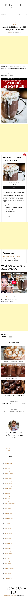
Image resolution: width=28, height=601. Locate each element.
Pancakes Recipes (9, 536)
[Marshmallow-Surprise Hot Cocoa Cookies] (13, 387)
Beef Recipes (7, 468)
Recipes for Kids (8, 543)
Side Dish (7, 556)
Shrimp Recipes (8, 553)
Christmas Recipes (9, 481)
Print (14, 187)
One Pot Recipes (8, 533)
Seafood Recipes (8, 551)
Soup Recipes (8, 563)
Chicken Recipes (8, 478)
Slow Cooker (7, 558)
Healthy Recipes (8, 513)
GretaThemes (14, 598)
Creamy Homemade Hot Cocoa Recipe (13, 361)
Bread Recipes (8, 471)
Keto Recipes (8, 521)
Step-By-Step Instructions (11, 256)
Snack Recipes (8, 561)
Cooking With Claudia (8, 296)
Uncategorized (8, 571)
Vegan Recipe (8, 573)
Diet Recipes (7, 491)
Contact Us (7, 448)
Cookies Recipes (8, 483)
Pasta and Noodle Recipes (10, 541)
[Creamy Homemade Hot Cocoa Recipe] (13, 353)
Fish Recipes (7, 506)
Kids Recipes (7, 523)
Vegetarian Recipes (9, 576)
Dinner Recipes (8, 493)
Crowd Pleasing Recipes (10, 486)
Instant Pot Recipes (9, 518)
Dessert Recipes (8, 488)
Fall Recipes (19, 22)
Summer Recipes (8, 566)
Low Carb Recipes (9, 526)
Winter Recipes (8, 578)
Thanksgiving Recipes (9, 568)
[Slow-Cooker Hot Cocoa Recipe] (13, 370)
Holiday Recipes (8, 516)
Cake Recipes (8, 476)
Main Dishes (7, 531)
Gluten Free (7, 511)
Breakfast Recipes (9, 473)
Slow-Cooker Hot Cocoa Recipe (13, 378)
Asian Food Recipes (9, 466)
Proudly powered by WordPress (10, 595)
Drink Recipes (5, 22)
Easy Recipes (12, 22)
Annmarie (11, 32)
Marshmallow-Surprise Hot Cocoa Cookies (13, 395)
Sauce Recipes (8, 548)
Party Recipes (8, 538)
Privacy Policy (8, 450)
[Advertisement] (14, 50)
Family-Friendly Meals (10, 503)
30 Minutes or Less (9, 461)
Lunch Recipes (8, 528)
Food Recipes (8, 508)
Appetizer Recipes (9, 463)
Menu (4, 14)
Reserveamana (14, 5)
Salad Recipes (8, 546)
